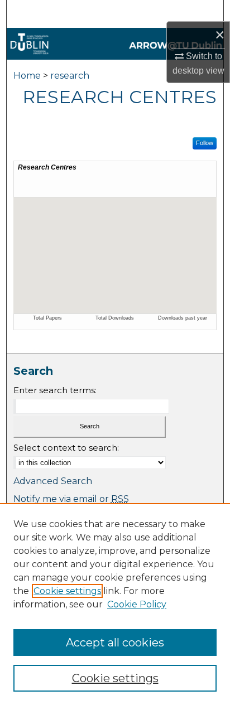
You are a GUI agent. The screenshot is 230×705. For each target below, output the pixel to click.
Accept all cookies (115, 642)
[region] (115, 604)
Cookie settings (67, 591)
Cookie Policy (136, 604)
